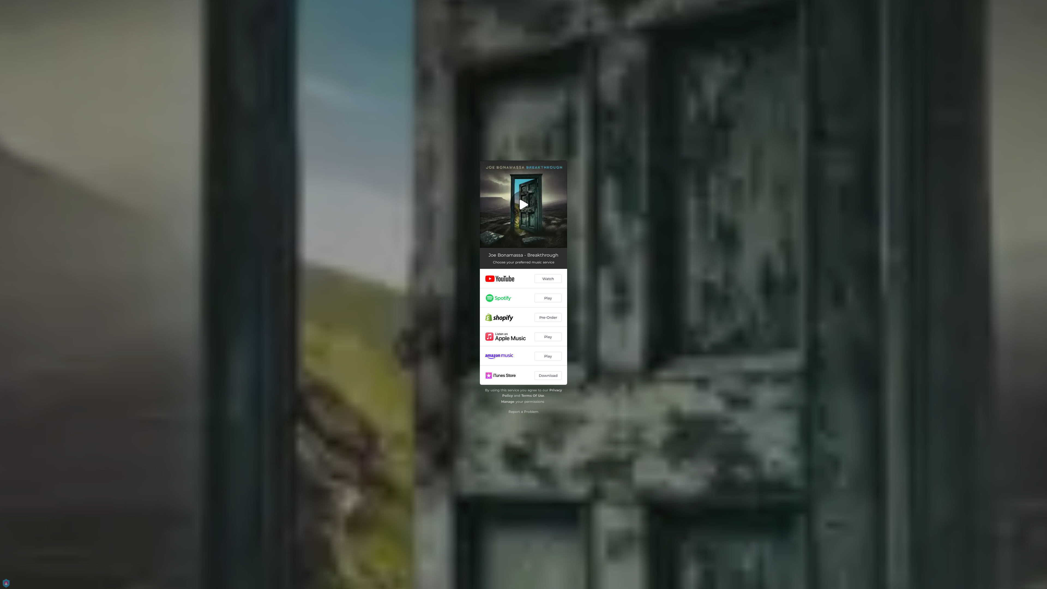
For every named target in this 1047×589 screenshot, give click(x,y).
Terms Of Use (532, 395)
